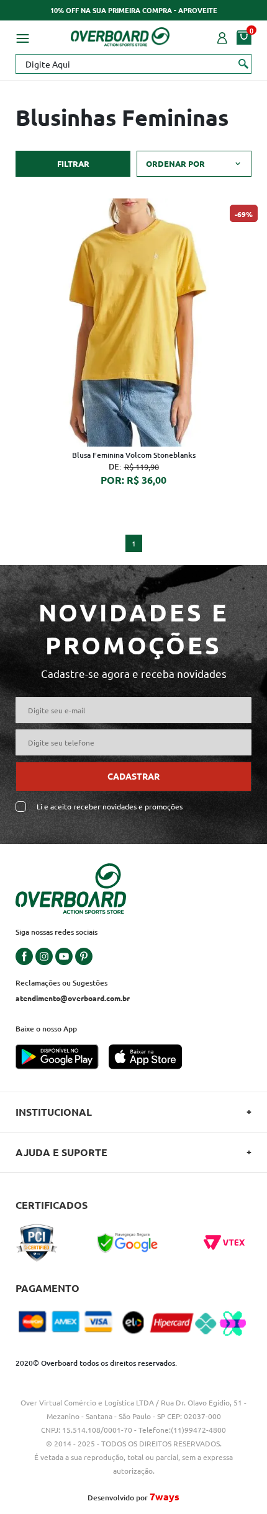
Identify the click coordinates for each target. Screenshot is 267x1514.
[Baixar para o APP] (62, 1058)
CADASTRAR (133, 775)
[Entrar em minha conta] (222, 36)
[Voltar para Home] (120, 35)
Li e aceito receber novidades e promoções (110, 806)
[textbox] (133, 64)
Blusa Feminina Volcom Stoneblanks (134, 455)
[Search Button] (243, 63)
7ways (164, 1496)
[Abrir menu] (22, 36)
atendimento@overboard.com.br (73, 998)
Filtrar (73, 163)
